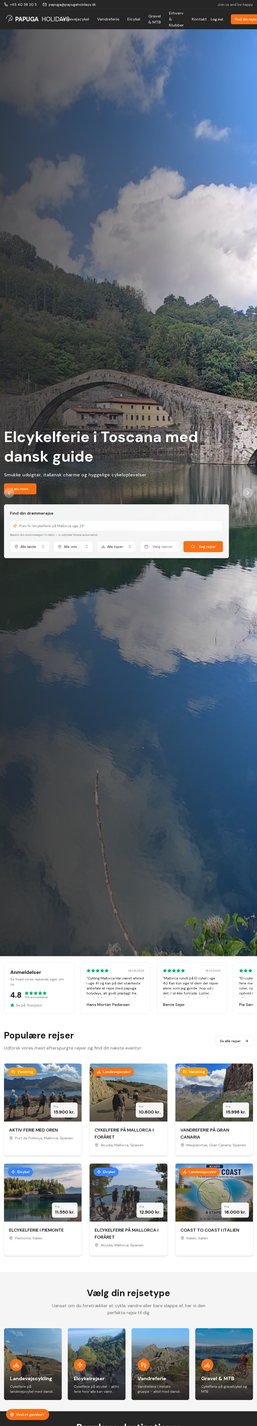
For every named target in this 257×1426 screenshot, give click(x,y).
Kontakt (199, 19)
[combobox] (29, 536)
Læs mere (20, 479)
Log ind (217, 19)
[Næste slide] (248, 493)
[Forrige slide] (9, 493)
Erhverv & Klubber (176, 19)
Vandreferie (108, 19)
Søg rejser (207, 537)
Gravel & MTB (154, 19)
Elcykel (133, 19)
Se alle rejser (230, 1041)
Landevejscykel (74, 19)
